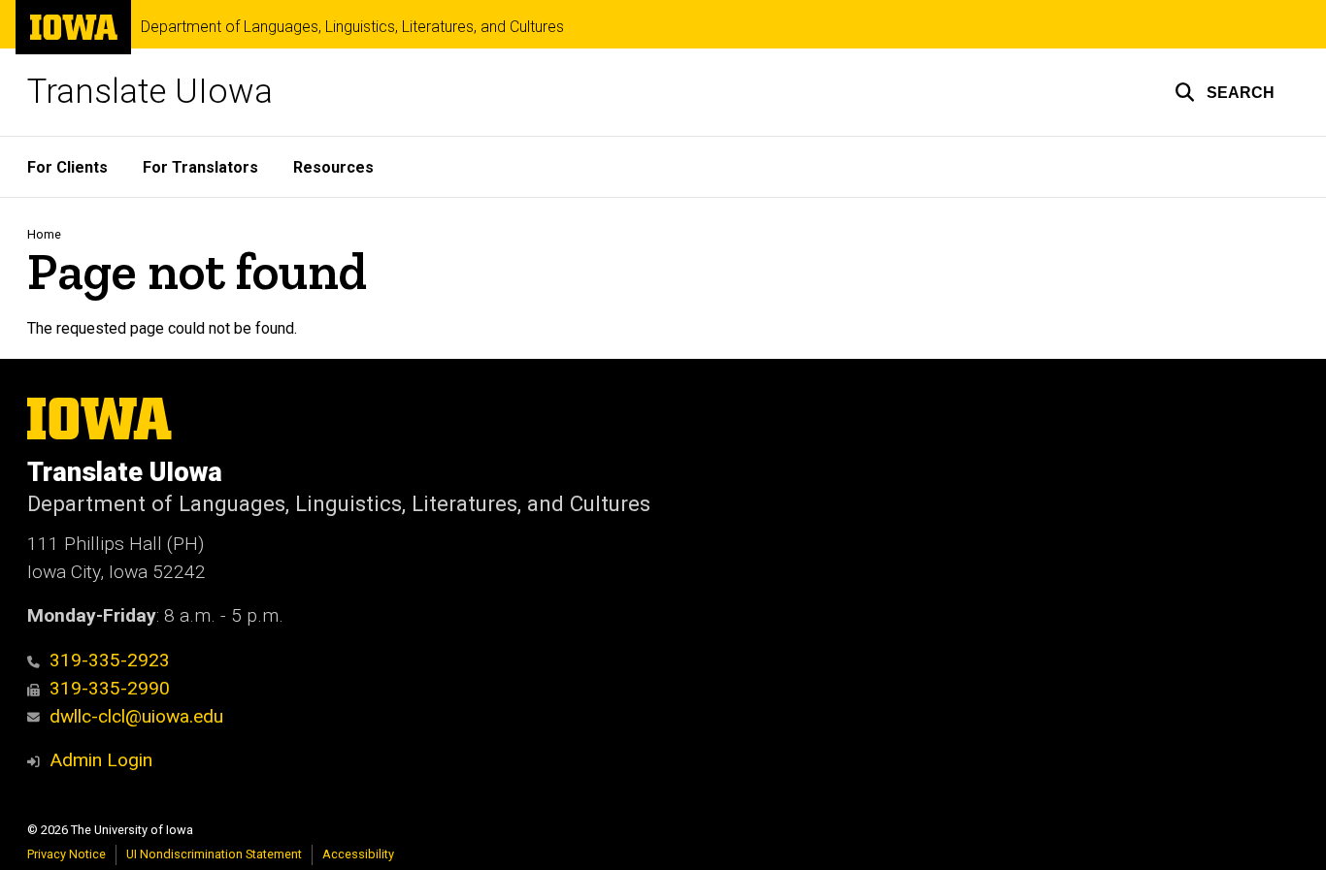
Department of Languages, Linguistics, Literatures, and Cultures (352, 27)
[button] (1224, 92)
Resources (333, 167)
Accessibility (358, 854)
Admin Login (101, 760)
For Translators (200, 167)
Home (44, 234)
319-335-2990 (110, 688)
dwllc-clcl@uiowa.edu (136, 716)
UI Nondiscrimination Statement (214, 854)
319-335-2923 (110, 660)
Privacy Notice (66, 854)
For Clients (67, 167)
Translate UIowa (150, 92)
